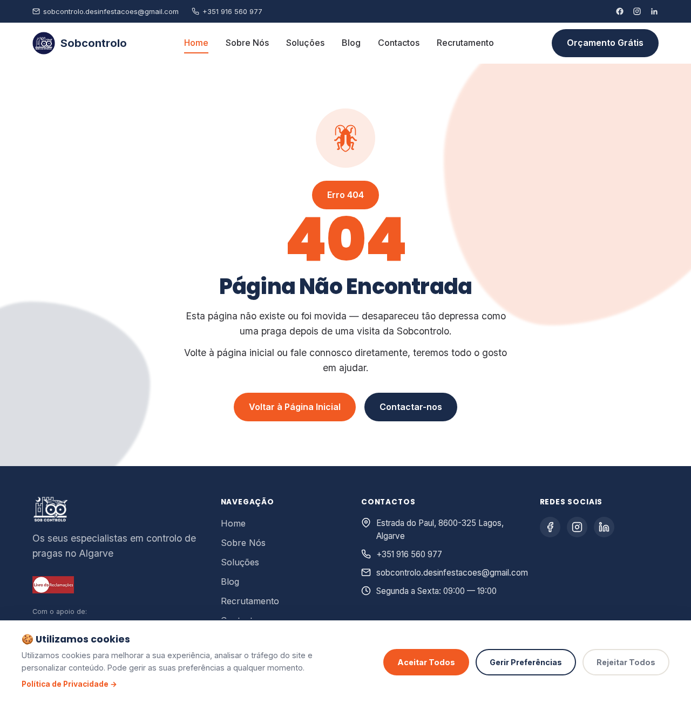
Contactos (398, 42)
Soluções (305, 42)
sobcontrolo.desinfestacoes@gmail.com (111, 11)
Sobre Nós (247, 42)
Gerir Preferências (526, 662)
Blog (351, 42)
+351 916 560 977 (232, 11)
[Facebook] (619, 11)
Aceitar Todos (426, 662)
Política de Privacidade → (69, 684)
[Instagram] (637, 11)
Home (196, 42)
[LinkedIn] (654, 11)
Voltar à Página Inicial (295, 406)
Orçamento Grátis (605, 42)
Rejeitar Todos (626, 662)
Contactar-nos (411, 406)
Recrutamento (465, 42)
